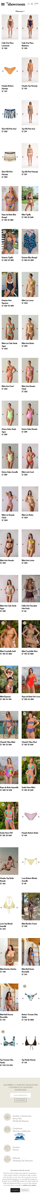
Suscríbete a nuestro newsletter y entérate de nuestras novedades (20, 1087)
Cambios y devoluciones (22, 1116)
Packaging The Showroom (23, 1161)
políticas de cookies (29, 1185)
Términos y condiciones (21, 1131)
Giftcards (16, 1158)
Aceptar (15, 1190)
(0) (37, 3)
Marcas (16, 1150)
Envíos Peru (17, 1119)
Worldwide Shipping (21, 1121)
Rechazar (25, 1190)
